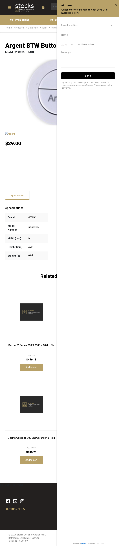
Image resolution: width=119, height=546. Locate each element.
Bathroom (33, 27)
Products (19, 27)
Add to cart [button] (31, 367)
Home (9, 27)
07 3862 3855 (15, 509)
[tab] (17, 195)
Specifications (17, 195)
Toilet (44, 27)
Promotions (22, 19)
